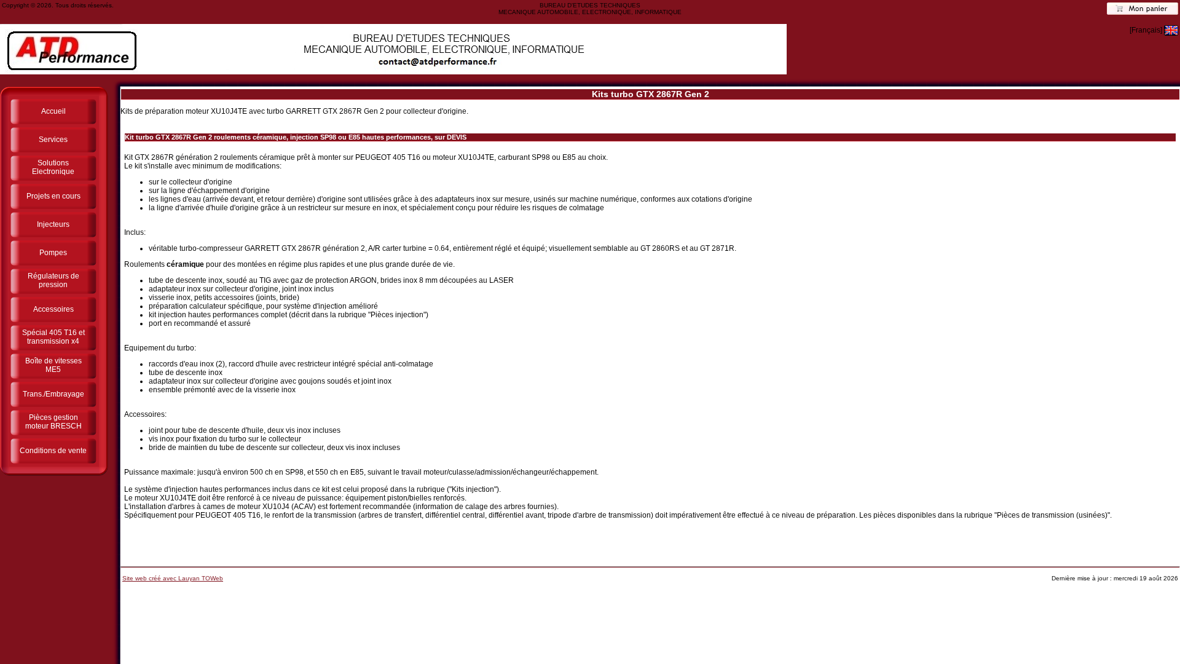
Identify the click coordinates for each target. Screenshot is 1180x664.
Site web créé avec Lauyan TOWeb (172, 578)
